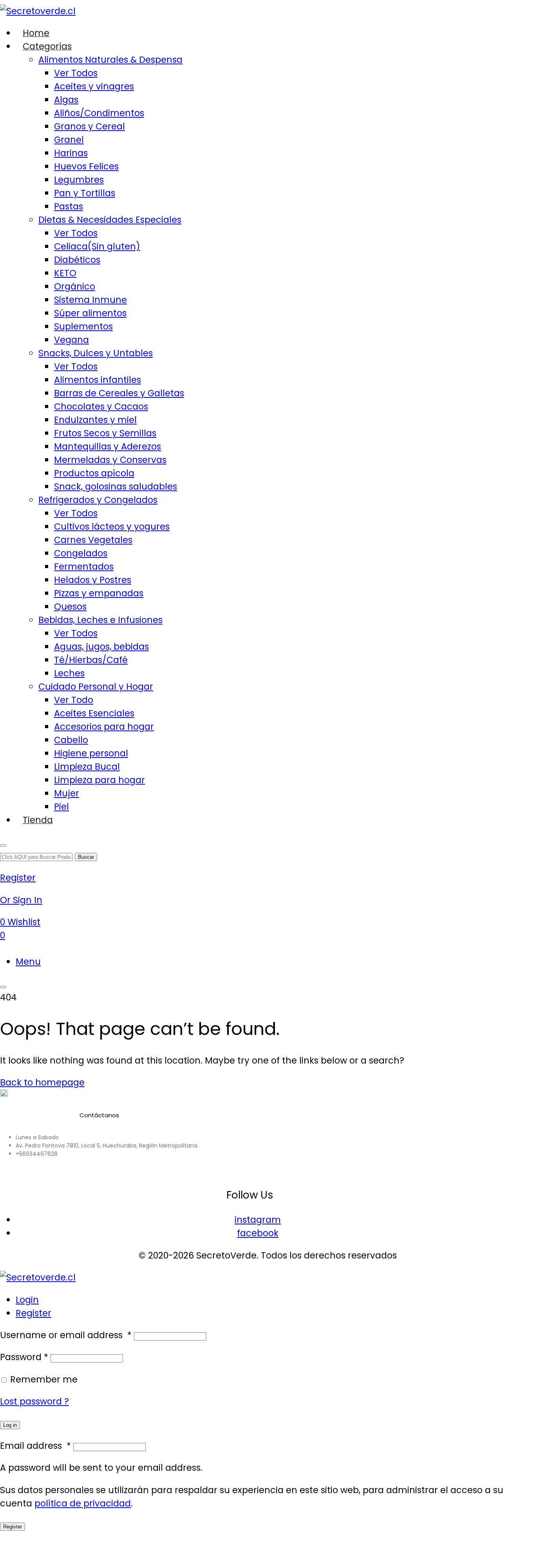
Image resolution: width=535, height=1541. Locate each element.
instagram (258, 1219)
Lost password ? (34, 1401)
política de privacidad (82, 1503)
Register (33, 1313)
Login (27, 1299)
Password (24, 1357)
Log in (10, 1425)
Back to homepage (42, 1082)
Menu (28, 961)
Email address (35, 1445)
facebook (257, 1233)
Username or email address (66, 1335)
